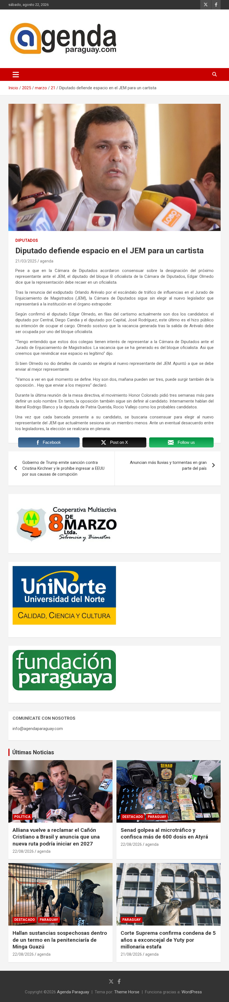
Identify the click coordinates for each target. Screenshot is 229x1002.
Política (22, 817)
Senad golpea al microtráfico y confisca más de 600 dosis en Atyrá (164, 833)
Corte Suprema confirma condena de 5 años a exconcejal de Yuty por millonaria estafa (168, 940)
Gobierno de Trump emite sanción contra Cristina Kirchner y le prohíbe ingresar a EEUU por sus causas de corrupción (63, 468)
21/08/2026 (131, 954)
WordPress (192, 991)
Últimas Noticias (33, 752)
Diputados (26, 240)
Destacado (132, 817)
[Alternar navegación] (15, 74)
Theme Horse (126, 991)
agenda (46, 261)
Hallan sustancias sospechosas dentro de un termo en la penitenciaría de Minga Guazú (60, 940)
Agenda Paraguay (73, 991)
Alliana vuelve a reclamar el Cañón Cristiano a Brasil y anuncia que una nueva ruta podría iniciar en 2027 (56, 837)
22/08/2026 (23, 851)
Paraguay (157, 817)
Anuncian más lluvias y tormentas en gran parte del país (168, 465)
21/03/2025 (26, 261)
